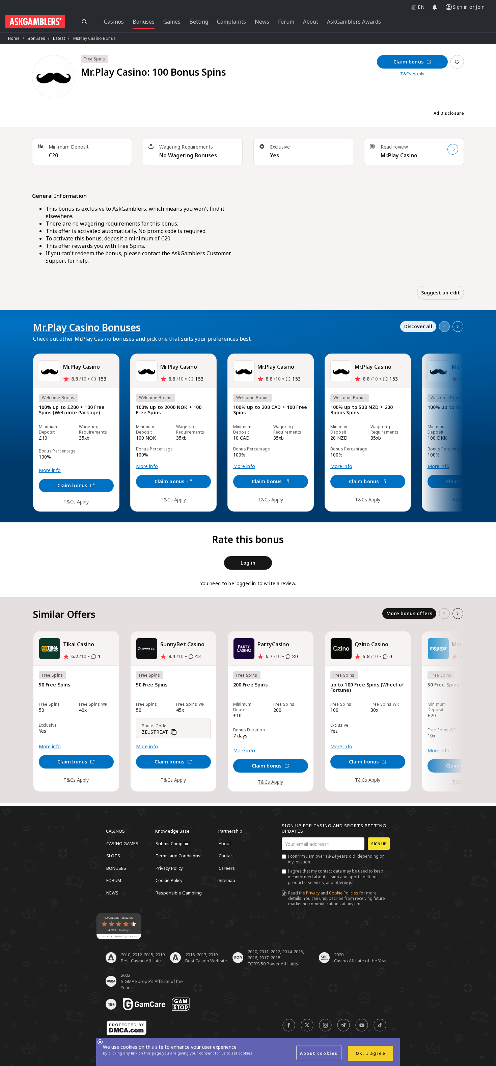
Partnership (230, 831)
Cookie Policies (343, 893)
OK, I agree (371, 1053)
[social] (288, 1025)
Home (14, 38)
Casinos (115, 831)
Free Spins (94, 59)
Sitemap (227, 880)
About (225, 843)
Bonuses (36, 38)
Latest (59, 38)
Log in (248, 563)
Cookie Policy (169, 880)
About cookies (319, 1053)
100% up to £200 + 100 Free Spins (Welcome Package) (72, 410)
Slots (113, 856)
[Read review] (452, 149)
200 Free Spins (250, 685)
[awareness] (144, 1004)
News (112, 892)
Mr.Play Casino (399, 155)
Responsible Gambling (179, 892)
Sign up (378, 843)
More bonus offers (409, 613)
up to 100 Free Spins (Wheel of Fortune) (367, 687)
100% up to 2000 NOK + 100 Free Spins (169, 410)
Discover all (418, 326)
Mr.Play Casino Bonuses (87, 327)
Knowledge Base (172, 831)
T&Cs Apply (412, 74)
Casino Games (122, 843)
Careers (227, 868)
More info (50, 470)
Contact (226, 856)
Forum (113, 880)
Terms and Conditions (178, 856)
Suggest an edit (440, 292)
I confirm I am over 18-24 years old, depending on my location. (336, 859)
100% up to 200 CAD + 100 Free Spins (270, 410)
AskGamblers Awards (354, 21)
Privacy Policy (169, 868)
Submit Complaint (173, 843)
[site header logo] (35, 21)
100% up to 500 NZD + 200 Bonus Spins (361, 410)
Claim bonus (408, 61)
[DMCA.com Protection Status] (126, 1028)
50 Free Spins (55, 685)
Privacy (313, 893)
